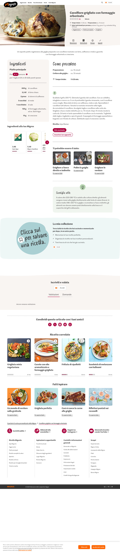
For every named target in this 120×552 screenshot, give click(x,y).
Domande (66, 294)
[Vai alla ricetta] (19, 357)
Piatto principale (88, 30)
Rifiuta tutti (84, 547)
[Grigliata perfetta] (46, 402)
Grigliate (98, 30)
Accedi (110, 2)
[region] (60, 547)
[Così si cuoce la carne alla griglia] (73, 402)
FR (108, 487)
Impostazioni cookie (69, 469)
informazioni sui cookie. (25, 550)
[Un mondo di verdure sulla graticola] (19, 402)
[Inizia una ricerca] (102, 2)
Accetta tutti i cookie (98, 547)
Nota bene (26, 74)
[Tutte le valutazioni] (74, 19)
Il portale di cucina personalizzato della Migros (21, 423)
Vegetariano (76, 30)
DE (105, 487)
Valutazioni (54, 294)
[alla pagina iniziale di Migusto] (11, 3)
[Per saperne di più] (62, 170)
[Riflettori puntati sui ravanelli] (100, 402)
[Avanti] (47, 142)
